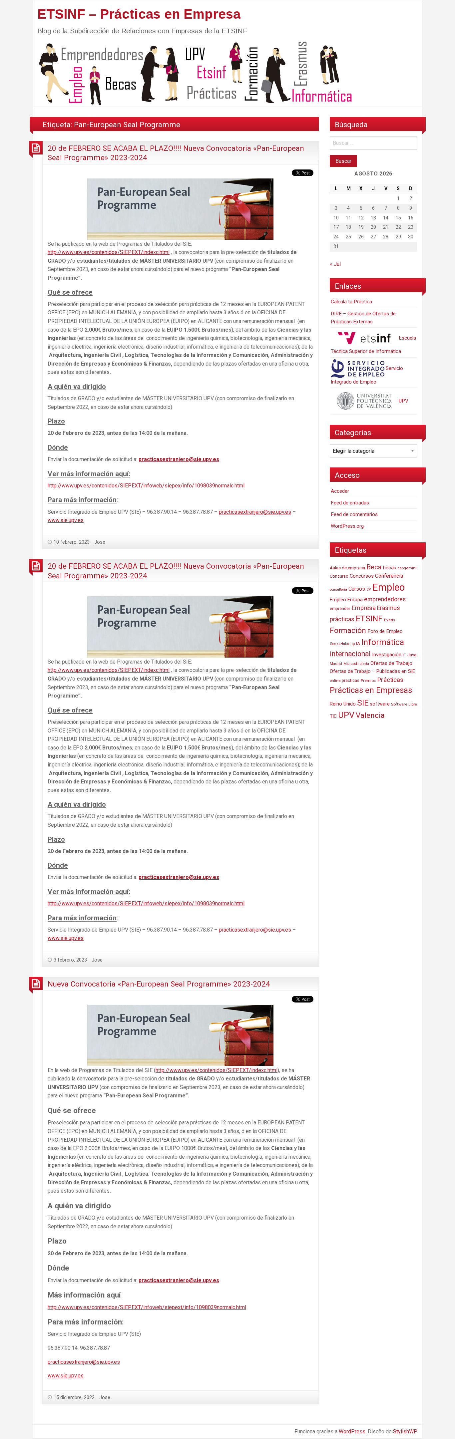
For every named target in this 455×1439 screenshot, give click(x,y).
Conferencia (389, 576)
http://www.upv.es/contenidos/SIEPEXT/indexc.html (109, 252)
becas (389, 568)
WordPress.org (347, 526)
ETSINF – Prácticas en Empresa (138, 14)
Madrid (336, 664)
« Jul (335, 264)
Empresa (363, 608)
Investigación (386, 655)
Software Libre (404, 704)
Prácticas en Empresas (371, 690)
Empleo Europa (346, 600)
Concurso (339, 576)
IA (358, 643)
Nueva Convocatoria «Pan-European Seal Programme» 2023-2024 (159, 984)
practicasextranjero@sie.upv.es (179, 459)
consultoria (338, 589)
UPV (402, 401)
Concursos (362, 576)
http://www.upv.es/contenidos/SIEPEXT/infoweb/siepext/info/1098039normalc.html (147, 1307)
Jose (99, 542)
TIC (333, 716)
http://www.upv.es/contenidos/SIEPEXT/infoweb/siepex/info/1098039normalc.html (146, 485)
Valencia (370, 715)
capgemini (406, 568)
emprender (340, 608)
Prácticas (390, 680)
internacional (350, 654)
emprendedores (385, 599)
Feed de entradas (350, 503)
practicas (350, 680)
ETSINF (369, 618)
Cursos (356, 589)
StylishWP (405, 1431)
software (380, 704)
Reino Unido (343, 704)
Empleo (388, 587)
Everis (389, 620)
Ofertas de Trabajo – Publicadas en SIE (372, 671)
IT (404, 655)
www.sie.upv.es (66, 520)
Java (411, 654)
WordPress (352, 1431)
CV (368, 589)
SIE (363, 703)
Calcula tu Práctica (351, 302)
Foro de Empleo (385, 631)
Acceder (340, 491)
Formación (348, 630)
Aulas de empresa (347, 567)
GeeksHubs (339, 644)
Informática (382, 642)
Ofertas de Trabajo (391, 663)
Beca (374, 567)
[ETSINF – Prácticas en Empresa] (193, 73)
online (335, 681)
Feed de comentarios (354, 514)
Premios (368, 680)
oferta (364, 664)
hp (352, 643)
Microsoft (350, 664)
